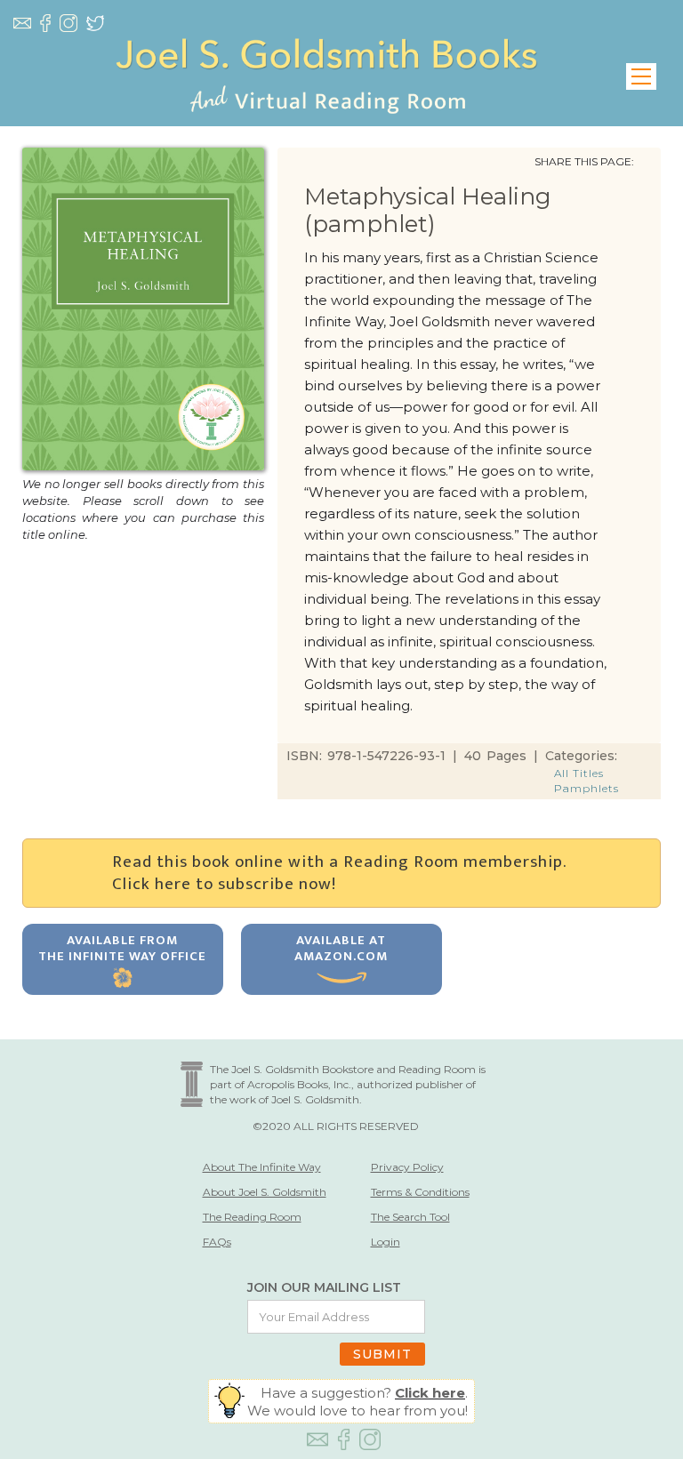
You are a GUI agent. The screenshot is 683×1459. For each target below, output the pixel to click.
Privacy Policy (407, 1167)
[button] (641, 76)
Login (385, 1241)
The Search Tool (410, 1216)
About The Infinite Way (262, 1167)
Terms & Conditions (420, 1191)
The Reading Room (252, 1216)
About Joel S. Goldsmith (264, 1191)
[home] (326, 76)
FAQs (217, 1241)
